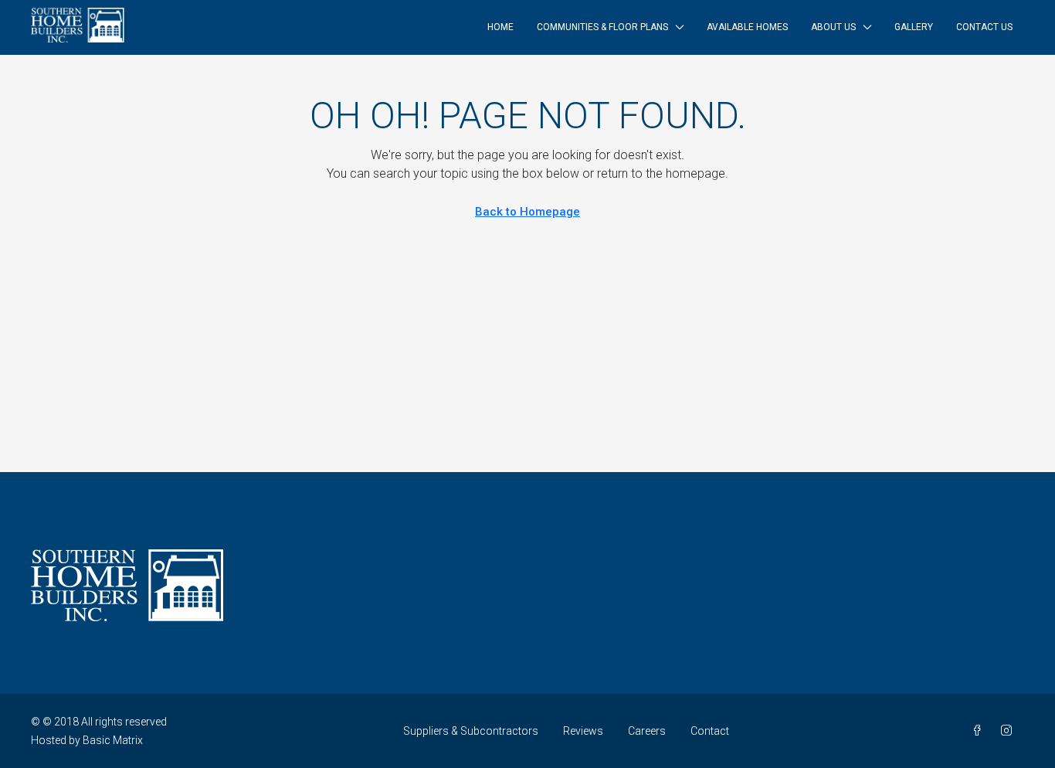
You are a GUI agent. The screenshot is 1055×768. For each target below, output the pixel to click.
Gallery (913, 27)
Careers (647, 731)
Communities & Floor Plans (602, 27)
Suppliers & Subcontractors (470, 731)
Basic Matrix (113, 740)
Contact (709, 731)
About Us (833, 27)
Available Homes (747, 27)
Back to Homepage (527, 212)
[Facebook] (980, 731)
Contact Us (984, 27)
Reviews (583, 731)
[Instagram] (1009, 731)
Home (500, 27)
